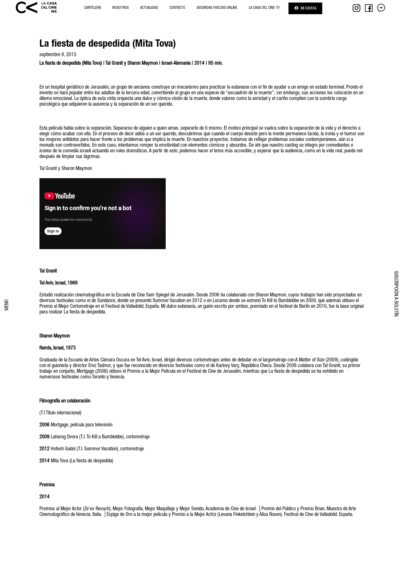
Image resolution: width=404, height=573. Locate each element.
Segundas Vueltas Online (217, 8)
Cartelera (92, 8)
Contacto (177, 8)
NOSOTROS (120, 8)
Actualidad (149, 8)
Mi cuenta (308, 8)
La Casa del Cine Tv (264, 8)
